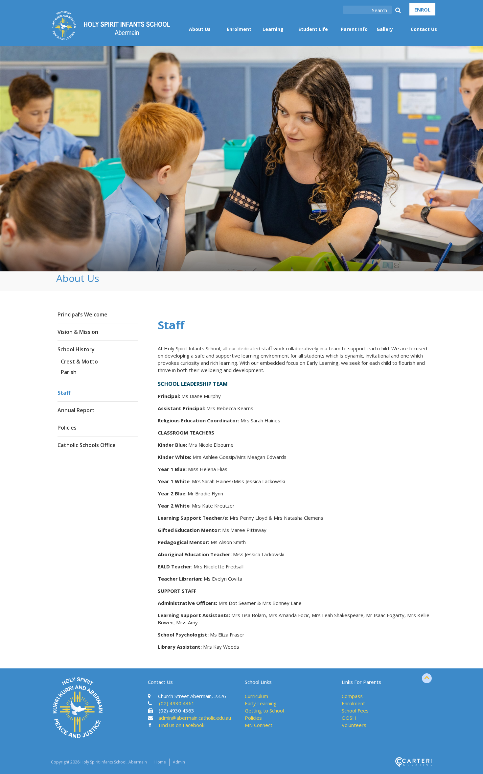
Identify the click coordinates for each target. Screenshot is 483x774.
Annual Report (76, 410)
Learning (273, 29)
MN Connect (258, 725)
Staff (64, 392)
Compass (352, 696)
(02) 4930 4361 (177, 703)
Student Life (313, 29)
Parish (69, 372)
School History (76, 349)
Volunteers (354, 725)
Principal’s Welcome (82, 314)
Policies (67, 427)
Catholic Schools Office (87, 445)
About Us (200, 29)
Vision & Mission (78, 332)
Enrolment (239, 29)
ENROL (422, 9)
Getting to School (264, 710)
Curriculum (256, 696)
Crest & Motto (79, 361)
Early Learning (261, 703)
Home (160, 762)
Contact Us (424, 29)
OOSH (349, 717)
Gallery (385, 29)
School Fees (355, 710)
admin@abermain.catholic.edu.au (194, 717)
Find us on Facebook (181, 725)
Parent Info (354, 29)
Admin (179, 762)
